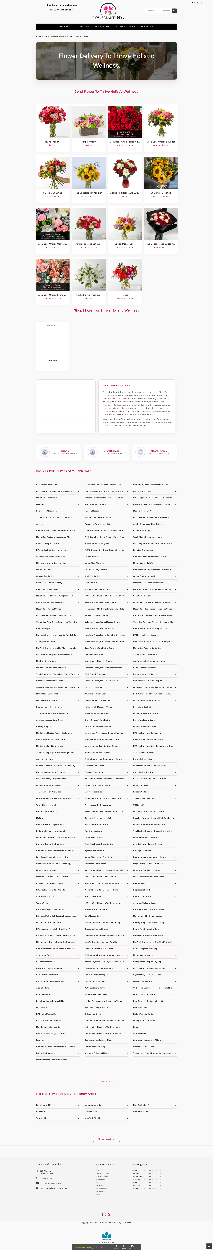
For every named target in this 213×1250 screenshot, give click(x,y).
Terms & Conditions (104, 1173)
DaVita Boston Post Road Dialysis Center (104, 759)
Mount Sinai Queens (94, 837)
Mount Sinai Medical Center (49, 609)
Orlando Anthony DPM (95, 981)
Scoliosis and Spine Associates (50, 556)
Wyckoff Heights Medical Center (148, 975)
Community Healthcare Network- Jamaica (104, 1020)
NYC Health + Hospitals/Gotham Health (151, 517)
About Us (100, 1170)
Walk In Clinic (42, 903)
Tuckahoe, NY (91, 1111)
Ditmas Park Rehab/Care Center (148, 935)
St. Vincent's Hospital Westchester (149, 765)
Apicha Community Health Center (148, 524)
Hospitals (100, 1185)
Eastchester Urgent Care (96, 824)
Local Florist (101, 1191)
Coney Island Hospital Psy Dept (147, 962)
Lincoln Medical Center (47, 700)
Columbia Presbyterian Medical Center (103, 622)
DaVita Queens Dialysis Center (50, 1033)
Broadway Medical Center (97, 929)
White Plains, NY (140, 1111)
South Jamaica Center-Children (148, 1040)
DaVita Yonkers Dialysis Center (50, 824)
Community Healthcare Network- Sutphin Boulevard (58, 1046)
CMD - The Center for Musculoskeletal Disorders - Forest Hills (155, 988)
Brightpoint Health (141, 890)
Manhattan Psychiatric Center (147, 648)
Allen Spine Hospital (45, 641)
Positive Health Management (98, 975)
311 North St (138, 805)
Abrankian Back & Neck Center (99, 844)
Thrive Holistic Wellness (144, 798)
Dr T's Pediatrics (43, 994)
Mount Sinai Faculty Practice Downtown (103, 485)
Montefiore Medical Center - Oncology (103, 746)
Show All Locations (106, 1139)
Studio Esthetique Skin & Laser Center (102, 739)
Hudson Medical (92, 511)
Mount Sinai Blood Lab (95, 563)
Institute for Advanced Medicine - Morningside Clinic (155, 589)
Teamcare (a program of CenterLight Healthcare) (58, 752)
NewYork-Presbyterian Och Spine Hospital (104, 641)
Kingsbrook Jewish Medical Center (52, 877)
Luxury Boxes (102, 26)
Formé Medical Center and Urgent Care (103, 798)
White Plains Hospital (46, 805)
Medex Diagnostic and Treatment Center (104, 1001)
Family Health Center (46, 1053)
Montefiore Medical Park (144, 726)
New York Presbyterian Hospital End (101, 681)
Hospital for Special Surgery (49, 583)
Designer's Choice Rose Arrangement (125, 141)
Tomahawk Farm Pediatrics (48, 792)
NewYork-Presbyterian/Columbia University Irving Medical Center (106, 635)
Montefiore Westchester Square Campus (104, 733)
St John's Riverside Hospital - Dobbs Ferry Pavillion (58, 765)
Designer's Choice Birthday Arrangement (53, 294)
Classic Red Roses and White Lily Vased (125, 192)
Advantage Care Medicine (97, 713)
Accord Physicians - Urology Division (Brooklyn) (106, 962)
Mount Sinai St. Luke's (143, 563)
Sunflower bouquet (161, 192)
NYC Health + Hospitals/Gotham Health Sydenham (106, 596)
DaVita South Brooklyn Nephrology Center (104, 955)
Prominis (40, 1040)
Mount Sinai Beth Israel (46, 498)
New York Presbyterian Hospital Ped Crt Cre (56, 635)
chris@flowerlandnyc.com (51, 1183)
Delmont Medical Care (143, 1046)
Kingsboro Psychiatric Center (146, 870)
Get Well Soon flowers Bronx (120, 398)
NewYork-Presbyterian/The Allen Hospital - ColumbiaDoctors (58, 648)
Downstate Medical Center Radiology (53, 864)
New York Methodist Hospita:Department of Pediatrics (58, 916)
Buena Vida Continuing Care (146, 929)
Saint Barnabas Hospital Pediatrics (52, 713)
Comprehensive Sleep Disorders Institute (55, 948)
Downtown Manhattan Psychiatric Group (151, 504)
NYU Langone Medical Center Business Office (154, 498)
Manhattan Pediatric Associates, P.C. (53, 537)
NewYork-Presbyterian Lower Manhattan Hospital (106, 667)
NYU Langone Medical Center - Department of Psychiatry (155, 543)
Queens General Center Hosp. (98, 1040)
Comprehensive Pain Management (149, 661)
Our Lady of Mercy (44, 759)
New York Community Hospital (99, 948)
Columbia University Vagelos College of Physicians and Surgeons (155, 622)
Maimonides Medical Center (49, 922)
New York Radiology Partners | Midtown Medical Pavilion (155, 569)
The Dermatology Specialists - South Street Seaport (58, 674)
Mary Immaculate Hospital (48, 1027)
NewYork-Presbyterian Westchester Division (105, 811)
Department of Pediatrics (145, 674)
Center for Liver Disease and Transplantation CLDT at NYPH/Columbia (155, 615)
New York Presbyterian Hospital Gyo (150, 628)
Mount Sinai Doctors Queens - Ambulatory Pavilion (58, 837)
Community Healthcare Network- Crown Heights (106, 935)
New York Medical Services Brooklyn (101, 942)
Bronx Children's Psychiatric (97, 720)
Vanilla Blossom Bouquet (88, 294)
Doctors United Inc (142, 792)
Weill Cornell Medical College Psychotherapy (57, 687)
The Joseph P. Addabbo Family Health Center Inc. (155, 1053)
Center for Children (142, 491)
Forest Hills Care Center (144, 994)
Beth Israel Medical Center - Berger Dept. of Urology (106, 491)
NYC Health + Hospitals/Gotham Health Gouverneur (58, 491)
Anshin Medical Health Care (146, 654)
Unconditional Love (125, 243)
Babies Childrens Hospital (96, 615)
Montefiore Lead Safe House (49, 746)
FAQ (98, 1182)
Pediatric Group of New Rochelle (51, 831)
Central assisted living (95, 1046)
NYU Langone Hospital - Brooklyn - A (53, 929)
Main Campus (91, 583)
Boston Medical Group (46, 485)
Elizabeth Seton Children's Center (149, 811)
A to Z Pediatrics (44, 988)
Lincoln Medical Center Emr (97, 700)
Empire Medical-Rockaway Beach (51, 1060)
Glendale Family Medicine (96, 1007)
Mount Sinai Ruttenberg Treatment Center (153, 609)
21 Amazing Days (43, 955)
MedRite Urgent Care (46, 661)
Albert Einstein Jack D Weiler (98, 752)
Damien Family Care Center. (49, 707)
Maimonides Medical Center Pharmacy (102, 922)
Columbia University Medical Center (150, 556)
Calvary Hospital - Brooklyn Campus (150, 922)
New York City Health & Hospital (51, 602)
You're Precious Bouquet (88, 243)
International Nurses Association (148, 583)
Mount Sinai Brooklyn (143, 955)
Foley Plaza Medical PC (46, 511)
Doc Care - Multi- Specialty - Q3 (148, 1001)
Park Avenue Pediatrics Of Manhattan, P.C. (152, 694)
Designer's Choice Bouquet (161, 141)
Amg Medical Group (45, 896)
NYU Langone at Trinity (95, 504)
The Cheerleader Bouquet (88, 192)
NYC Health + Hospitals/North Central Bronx (153, 746)
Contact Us (101, 1179)
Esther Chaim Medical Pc (96, 994)
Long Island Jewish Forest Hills (50, 1001)
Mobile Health (91, 556)
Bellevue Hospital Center (48, 543)
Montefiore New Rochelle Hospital (149, 824)
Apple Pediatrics (92, 576)
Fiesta (125, 294)
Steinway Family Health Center (50, 844)
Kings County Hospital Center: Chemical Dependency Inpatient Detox (106, 870)
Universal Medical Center (47, 962)
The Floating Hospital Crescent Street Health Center (155, 831)
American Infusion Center (96, 694)
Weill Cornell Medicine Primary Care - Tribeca (106, 537)
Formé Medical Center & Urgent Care (53, 798)
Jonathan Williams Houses (145, 903)
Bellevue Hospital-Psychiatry (98, 543)
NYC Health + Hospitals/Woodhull (51, 890)
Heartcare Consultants (95, 864)
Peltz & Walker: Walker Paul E (146, 667)
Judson (39, 524)
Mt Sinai (40, 818)
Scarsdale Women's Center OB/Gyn (149, 779)
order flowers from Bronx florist (117, 411)
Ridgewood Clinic (93, 1014)
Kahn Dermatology (141, 530)
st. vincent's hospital (94, 765)
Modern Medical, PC (142, 511)
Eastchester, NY (43, 1105)
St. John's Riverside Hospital (98, 818)
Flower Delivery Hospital (54, 36)
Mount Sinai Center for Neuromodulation (152, 602)
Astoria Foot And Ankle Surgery (147, 844)
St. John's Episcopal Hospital (98, 1053)
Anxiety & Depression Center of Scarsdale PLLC (106, 779)
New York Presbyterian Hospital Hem (150, 681)
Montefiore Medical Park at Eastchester (54, 733)
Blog (98, 1194)
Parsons (137, 1027)
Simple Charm (88, 141)
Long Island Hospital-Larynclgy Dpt (52, 857)
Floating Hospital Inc (94, 831)
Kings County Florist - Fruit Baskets (149, 864)
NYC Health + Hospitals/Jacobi (147, 733)
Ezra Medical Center (94, 916)
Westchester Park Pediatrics (98, 805)
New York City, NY (93, 1118)
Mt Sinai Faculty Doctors (96, 569)
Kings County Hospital (46, 870)
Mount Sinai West (44, 569)
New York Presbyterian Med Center (101, 602)
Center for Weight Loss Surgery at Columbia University (58, 622)
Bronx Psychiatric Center (144, 720)
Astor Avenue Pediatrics (144, 752)
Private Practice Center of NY (147, 837)
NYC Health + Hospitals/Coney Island (150, 968)
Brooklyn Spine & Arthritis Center (148, 909)
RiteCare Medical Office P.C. (49, 1020)
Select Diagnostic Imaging (145, 948)
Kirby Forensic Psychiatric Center (100, 648)
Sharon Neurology (93, 896)
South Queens (139, 1033)
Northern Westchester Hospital (50, 772)
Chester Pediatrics (93, 792)
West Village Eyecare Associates (148, 537)
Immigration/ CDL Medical (145, 1020)
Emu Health (41, 1007)
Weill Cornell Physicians (95, 674)
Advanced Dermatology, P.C (97, 524)
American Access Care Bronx (49, 720)
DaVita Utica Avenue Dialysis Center (150, 857)
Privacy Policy (102, 1176)
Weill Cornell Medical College (49, 681)
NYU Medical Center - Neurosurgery (53, 550)
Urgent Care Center (142, 896)
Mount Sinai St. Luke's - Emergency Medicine (56, 596)
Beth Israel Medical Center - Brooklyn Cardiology (58, 935)
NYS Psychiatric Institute (144, 635)
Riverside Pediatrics (142, 759)
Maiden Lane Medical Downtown (51, 667)
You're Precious (53, 141)
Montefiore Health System (48, 785)
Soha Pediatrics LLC (142, 596)
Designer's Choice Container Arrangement (53, 243)
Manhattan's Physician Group (98, 517)
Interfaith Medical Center (96, 909)
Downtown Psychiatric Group (49, 968)
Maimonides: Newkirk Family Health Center (56, 942)
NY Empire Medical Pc (46, 1014)
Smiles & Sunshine (52, 192)
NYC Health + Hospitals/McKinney (100, 877)
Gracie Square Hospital (144, 576)
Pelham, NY (41, 1111)
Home (38, 36)
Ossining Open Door (94, 772)
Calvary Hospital (43, 726)
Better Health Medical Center (50, 981)
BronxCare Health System (145, 707)
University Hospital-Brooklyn (49, 883)
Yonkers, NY (41, 1118)
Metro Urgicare (140, 1007)
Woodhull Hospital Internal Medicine (101, 890)
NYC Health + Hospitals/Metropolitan (53, 615)
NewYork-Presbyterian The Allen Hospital (152, 641)
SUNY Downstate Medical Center (148, 877)
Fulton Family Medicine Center (99, 707)
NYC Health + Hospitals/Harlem (99, 661)
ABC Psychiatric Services (96, 988)
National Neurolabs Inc (46, 811)
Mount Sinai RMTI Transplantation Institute (104, 609)
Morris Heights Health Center (146, 700)
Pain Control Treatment (47, 975)
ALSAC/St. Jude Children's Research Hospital (105, 550)
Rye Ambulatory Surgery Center (51, 779)
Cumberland (139, 883)
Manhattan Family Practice (48, 694)
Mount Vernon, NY (93, 1105)
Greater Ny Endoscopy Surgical (99, 968)
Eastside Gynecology (143, 550)
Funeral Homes (102, 1188)
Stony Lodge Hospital (143, 772)
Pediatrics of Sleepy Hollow (97, 785)
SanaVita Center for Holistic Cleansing (54, 517)
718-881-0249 (67, 10)
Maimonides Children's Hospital (147, 916)
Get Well (52, 360)
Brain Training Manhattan (47, 589)
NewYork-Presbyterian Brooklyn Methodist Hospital (155, 942)
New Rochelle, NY (141, 1105)
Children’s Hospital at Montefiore (148, 739)
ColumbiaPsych (43, 628)
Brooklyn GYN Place (142, 850)
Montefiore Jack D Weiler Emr (98, 726)
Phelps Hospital (140, 785)
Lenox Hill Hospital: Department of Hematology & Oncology (155, 687)
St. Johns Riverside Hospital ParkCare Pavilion (154, 818)
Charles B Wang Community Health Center (55, 530)
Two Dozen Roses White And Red (161, 243)
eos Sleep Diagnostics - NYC (98, 589)
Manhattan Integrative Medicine (51, 563)
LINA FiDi (40, 504)
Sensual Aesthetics (45, 576)
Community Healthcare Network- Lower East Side (155, 485)
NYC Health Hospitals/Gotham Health (102, 883)
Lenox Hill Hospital (93, 687)
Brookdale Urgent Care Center (50, 909)
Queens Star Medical (142, 981)
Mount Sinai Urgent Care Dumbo (99, 857)
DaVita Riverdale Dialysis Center (51, 739)
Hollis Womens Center (143, 1014)
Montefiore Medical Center (146, 713)
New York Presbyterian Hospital (99, 628)
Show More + (106, 1082)
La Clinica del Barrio (94, 654)
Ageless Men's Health (94, 850)
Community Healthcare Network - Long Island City (58, 850)
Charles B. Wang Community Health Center (104, 530)
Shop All (65, 26)
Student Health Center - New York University (105, 498)
